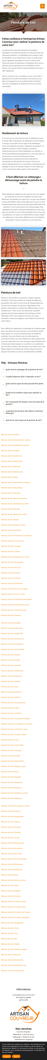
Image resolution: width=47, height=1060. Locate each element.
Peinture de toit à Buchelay (11, 530)
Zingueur (27, 1032)
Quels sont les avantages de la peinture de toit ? (24, 369)
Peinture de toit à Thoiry (10, 928)
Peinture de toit (28, 1037)
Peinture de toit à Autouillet (11, 456)
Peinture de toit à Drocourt (11, 567)
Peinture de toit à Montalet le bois (13, 965)
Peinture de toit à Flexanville (12, 583)
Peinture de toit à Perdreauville (12, 843)
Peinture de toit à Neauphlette (12, 816)
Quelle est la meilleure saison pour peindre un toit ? (24, 394)
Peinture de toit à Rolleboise (11, 869)
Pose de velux (29, 1034)
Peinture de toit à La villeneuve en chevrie (16, 724)
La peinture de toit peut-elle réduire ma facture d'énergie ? (24, 412)
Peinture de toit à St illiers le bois (13, 907)
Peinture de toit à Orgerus (10, 822)
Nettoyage (17, 1037)
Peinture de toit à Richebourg (12, 864)
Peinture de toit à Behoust (10, 466)
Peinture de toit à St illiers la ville (13, 901)
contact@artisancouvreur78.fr (23, 995)
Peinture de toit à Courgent (11, 546)
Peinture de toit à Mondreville (12, 960)
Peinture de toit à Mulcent (10, 811)
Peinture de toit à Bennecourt (12, 472)
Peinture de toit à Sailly (9, 885)
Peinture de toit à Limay (10, 740)
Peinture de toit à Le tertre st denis (13, 734)
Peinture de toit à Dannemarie (12, 562)
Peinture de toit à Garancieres (12, 628)
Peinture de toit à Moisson (11, 954)
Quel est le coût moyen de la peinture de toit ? (24, 420)
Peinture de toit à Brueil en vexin (13, 525)
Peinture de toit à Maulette (11, 777)
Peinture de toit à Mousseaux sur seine (15, 806)
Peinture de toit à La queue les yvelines (15, 718)
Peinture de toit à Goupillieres (12, 644)
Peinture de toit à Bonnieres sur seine (15, 504)
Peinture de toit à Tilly (9, 933)
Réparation (17, 1034)
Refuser (16, 1056)
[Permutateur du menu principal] (42, 6)
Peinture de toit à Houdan (10, 681)
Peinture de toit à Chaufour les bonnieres (16, 535)
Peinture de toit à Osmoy (10, 838)
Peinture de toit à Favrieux (11, 573)
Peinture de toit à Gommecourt (12, 639)
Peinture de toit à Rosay (10, 875)
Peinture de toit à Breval (10, 519)
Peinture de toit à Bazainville (11, 461)
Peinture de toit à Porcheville (12, 848)
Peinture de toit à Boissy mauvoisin (14, 498)
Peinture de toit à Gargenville (12, 633)
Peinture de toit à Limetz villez (12, 745)
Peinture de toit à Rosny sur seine (13, 880)
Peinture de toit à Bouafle (10, 509)
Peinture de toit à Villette (10, 944)
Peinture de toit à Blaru (9, 477)
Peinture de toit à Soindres (11, 896)
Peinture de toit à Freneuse (11, 615)
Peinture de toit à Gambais (11, 623)
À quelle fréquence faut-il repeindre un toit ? (23, 376)
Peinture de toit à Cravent (10, 551)
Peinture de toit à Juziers (10, 708)
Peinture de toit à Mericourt (11, 788)
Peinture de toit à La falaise (11, 713)
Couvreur (20, 1032)
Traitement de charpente (24, 1039)
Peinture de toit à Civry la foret (12, 541)
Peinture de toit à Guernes (10, 660)
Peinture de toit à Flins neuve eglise (14, 589)
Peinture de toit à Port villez (11, 853)
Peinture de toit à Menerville (11, 782)
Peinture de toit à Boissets (10, 493)
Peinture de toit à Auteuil (10, 450)
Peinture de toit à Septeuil (10, 891)
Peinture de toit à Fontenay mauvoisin (15, 605)
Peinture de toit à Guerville (11, 665)
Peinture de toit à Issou (9, 686)
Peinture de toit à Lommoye (11, 750)
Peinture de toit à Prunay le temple (14, 859)
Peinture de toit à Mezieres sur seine (14, 793)
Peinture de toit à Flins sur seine (13, 594)
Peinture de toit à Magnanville (12, 761)
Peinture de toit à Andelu (10, 434)
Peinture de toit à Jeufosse (11, 697)
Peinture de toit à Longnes (11, 756)
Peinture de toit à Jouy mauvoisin (13, 702)
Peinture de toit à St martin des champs (15, 912)
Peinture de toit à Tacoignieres (12, 923)
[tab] (23, 369)
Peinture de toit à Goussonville (12, 649)
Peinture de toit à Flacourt (10, 578)
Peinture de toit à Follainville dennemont (16, 599)
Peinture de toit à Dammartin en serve (15, 557)
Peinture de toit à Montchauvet (12, 970)
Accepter (6, 1056)
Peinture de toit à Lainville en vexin (14, 729)
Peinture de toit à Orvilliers (11, 827)
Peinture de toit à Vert (9, 939)
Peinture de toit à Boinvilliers (12, 488)
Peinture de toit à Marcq (10, 771)
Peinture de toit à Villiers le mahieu (14, 949)
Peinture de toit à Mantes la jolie (13, 766)
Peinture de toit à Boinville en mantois (15, 482)
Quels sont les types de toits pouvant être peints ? (24, 384)
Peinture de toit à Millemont (11, 798)
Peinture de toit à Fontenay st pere (13, 610)
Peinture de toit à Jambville (11, 692)
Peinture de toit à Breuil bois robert (14, 514)
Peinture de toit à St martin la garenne (15, 917)
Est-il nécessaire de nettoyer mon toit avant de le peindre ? (25, 403)
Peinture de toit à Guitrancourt (12, 671)
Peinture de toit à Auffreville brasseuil (15, 445)
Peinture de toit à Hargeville (11, 676)
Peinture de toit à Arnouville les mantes (15, 440)
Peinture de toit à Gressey (10, 655)
